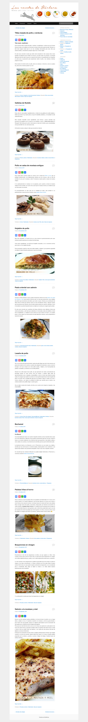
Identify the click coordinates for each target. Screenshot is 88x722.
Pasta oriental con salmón (26, 287)
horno (35, 538)
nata (38, 222)
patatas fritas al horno (41, 192)
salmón (51, 345)
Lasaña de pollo (21, 353)
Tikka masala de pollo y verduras (28, 33)
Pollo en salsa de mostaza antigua (29, 165)
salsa (43, 222)
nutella (46, 157)
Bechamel (19, 424)
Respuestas (49, 538)
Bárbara (62, 41)
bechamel (17, 417)
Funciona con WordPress (44, 717)
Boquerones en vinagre (25, 544)
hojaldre (40, 279)
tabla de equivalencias (29, 453)
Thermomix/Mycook (35, 416)
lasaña (20, 417)
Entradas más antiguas (20, 28)
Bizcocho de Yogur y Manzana (66, 29)
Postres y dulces (23, 157)
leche (38, 483)
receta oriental (50, 95)
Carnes (21, 95)
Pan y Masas (25, 279)
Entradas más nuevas (50, 28)
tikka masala (17, 96)
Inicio (16, 23)
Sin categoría (28, 416)
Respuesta (48, 483)
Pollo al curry (48, 175)
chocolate (39, 157)
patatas (38, 538)
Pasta (29, 345)
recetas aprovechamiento (50, 279)
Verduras (38, 95)
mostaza (35, 222)
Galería (35, 23)
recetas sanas (43, 538)
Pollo (46, 95)
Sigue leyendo (18, 92)
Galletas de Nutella (23, 103)
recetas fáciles (51, 157)
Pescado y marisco (24, 602)
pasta (42, 345)
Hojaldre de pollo (22, 228)
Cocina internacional (32, 95)
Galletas (43, 157)
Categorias (29, 23)
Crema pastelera (63, 32)
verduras (22, 96)
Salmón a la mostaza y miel (26, 609)
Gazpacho (62, 31)
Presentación (22, 23)
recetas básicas (42, 483)
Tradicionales (29, 157)
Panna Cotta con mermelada (66, 36)
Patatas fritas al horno (24, 489)
